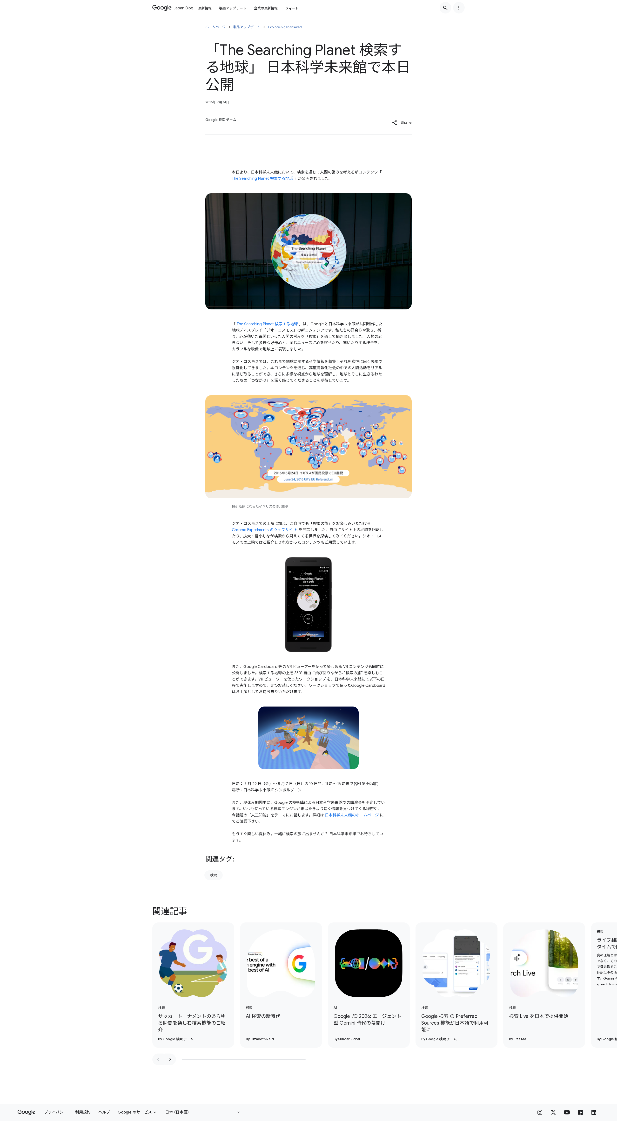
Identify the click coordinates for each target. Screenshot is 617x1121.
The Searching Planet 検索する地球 (262, 178)
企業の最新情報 (266, 8)
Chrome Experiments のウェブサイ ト (265, 529)
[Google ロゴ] (26, 1112)
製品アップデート (232, 8)
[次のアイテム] (170, 1059)
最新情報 (205, 8)
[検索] (445, 7)
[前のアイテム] (158, 1059)
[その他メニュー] (459, 7)
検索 (213, 875)
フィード (292, 8)
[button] (402, 122)
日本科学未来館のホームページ (352, 815)
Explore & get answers (285, 27)
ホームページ (215, 27)
